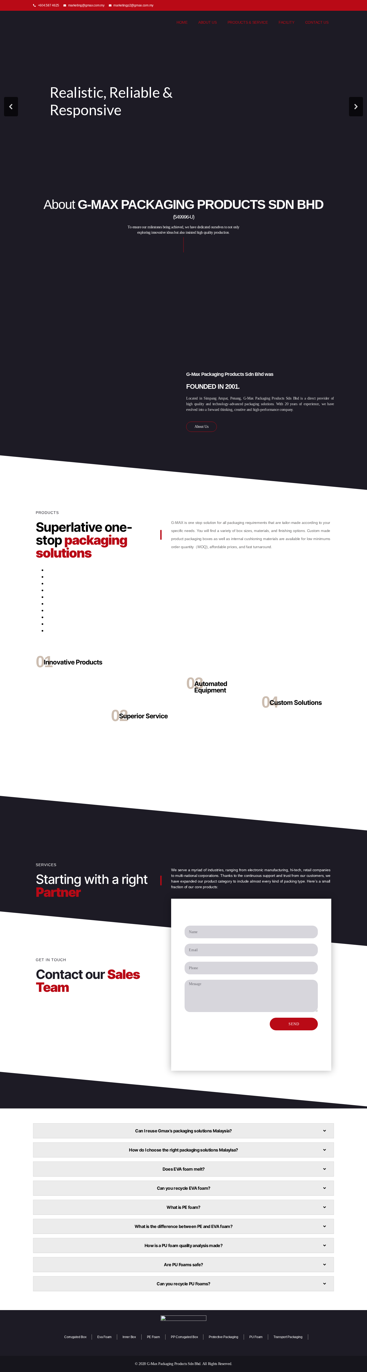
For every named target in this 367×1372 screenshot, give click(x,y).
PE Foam (153, 1337)
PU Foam (255, 1337)
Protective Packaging (223, 1337)
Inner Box (129, 1337)
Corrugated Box (75, 1337)
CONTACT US (317, 22)
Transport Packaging (288, 1337)
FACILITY (286, 22)
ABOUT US (207, 22)
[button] (11, 106)
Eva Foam (104, 1337)
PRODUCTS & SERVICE (248, 22)
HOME (182, 22)
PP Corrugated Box (184, 1337)
